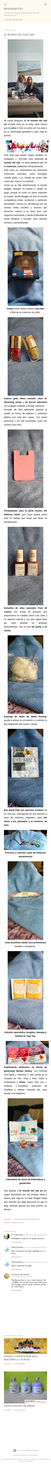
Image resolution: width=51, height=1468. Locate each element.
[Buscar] (45, 3)
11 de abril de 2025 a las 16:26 (22, 1276)
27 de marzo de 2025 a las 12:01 (35, 1247)
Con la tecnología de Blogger (27, 1450)
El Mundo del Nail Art (20, 1274)
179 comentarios (19, 1364)
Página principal (14, 20)
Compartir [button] (8, 1219)
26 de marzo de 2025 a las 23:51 (35, 1235)
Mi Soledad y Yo (13, 8)
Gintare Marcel (32, 1455)
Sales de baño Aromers (19, 1405)
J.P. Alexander (17, 1235)
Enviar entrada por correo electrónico (26, 1219)
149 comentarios (19, 1410)
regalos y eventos (17, 1222)
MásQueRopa (17, 1247)
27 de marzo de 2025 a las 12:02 (35, 1262)
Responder (16, 1242)
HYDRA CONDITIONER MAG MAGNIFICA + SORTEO (21, 1358)
